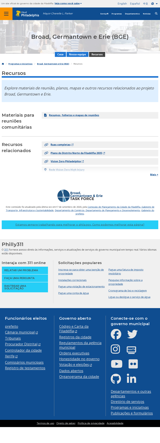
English (122, 3)
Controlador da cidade (23, 350)
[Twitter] (135, 336)
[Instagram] (118, 351)
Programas (117, 14)
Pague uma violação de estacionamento (81, 286)
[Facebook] (118, 336)
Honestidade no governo (79, 358)
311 (6, 249)
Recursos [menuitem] (97, 54)
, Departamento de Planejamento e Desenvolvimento (112, 210)
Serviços (104, 14)
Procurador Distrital (21, 344)
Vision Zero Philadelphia (66, 161)
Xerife (10, 356)
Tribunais (13, 338)
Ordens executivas (74, 353)
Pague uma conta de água (73, 293)
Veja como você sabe (67, 3)
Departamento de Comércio (69, 210)
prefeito (11, 326)
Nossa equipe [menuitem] (77, 54)
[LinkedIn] (134, 381)
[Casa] (3, 64)
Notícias (147, 14)
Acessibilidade (115, 423)
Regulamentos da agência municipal (80, 345)
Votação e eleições (74, 364)
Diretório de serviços (127, 401)
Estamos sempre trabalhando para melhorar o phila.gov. (79, 224)
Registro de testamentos (25, 367)
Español (135, 3)
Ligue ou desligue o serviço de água (129, 297)
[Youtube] (119, 366)
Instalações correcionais (72, 280)
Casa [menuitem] (60, 54)
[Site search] (156, 13)
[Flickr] (136, 366)
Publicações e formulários (132, 413)
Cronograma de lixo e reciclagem (127, 290)
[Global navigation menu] (6, 14)
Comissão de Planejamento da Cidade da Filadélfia (114, 206)
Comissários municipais (24, 362)
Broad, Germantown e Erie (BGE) (53, 64)
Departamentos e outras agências (131, 393)
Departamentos (132, 14)
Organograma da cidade (79, 376)
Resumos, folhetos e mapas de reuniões (74, 115)
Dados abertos (71, 370)
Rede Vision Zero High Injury (66, 169)
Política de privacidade (91, 423)
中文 (145, 3)
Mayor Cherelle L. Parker (58, 13)
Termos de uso (45, 423)
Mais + (154, 174)
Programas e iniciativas (20, 64)
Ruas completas (60, 144)
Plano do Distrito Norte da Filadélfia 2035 (76, 153)
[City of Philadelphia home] (29, 13)
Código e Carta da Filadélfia (74, 328)
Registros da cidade (75, 337)
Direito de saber (65, 423)
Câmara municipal (20, 332)
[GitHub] (118, 381)
